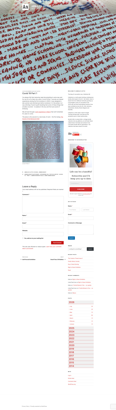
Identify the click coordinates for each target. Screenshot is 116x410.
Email (24, 223)
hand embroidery (50, 175)
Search (70, 245)
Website (25, 230)
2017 (71, 355)
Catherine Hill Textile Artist (49, 174)
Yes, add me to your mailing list (33, 238)
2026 (71, 302)
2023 (71, 335)
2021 (71, 342)
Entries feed (71, 378)
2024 (71, 331)
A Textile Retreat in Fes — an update (82, 285)
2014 (71, 366)
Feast (69, 270)
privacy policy (86, 193)
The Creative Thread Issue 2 (75, 258)
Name (24, 215)
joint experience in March (43, 112)
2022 (71, 338)
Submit (71, 238)
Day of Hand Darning (73, 264)
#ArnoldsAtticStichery (32, 174)
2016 (71, 359)
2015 (71, 362)
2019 (71, 348)
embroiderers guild (37, 175)
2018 (71, 352)
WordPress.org (72, 384)
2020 (71, 345)
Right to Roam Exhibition (74, 267)
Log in (69, 375)
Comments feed (72, 381)
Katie (38, 91)
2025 (71, 328)
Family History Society (73, 261)
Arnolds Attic (41, 6)
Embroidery (42, 172)
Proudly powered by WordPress (38, 406)
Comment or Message (75, 223)
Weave (74, 293)
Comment (25, 194)
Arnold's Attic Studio (31, 172)
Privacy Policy (25, 406)
